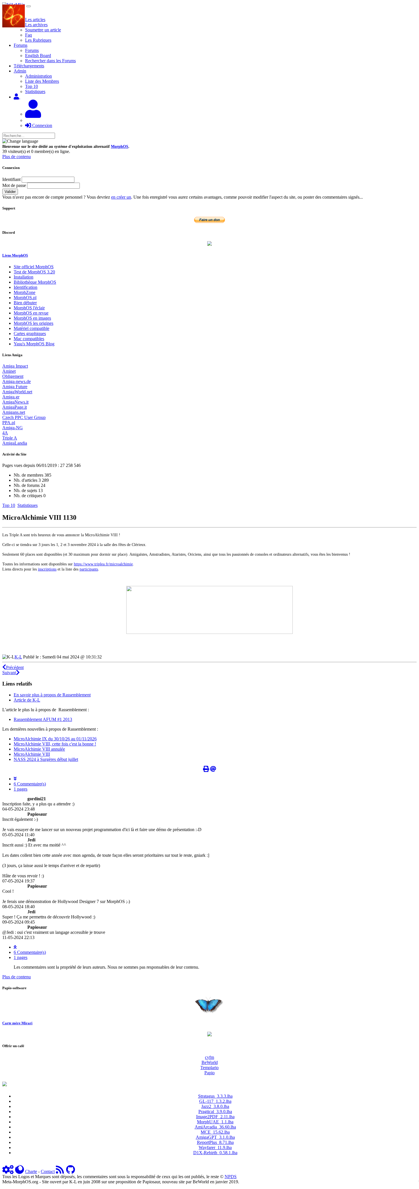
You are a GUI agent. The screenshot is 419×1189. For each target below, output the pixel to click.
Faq (28, 35)
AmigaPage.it (14, 407)
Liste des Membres (42, 81)
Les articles (35, 19)
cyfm (209, 1057)
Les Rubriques (38, 40)
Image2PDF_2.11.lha (215, 1116)
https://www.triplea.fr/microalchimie (103, 564)
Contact (48, 1171)
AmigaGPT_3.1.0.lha (215, 1137)
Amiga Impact (15, 366)
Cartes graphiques (30, 333)
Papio (209, 1072)
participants (89, 569)
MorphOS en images (32, 318)
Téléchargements (29, 65)
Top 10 (31, 86)
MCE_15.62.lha (215, 1132)
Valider (10, 192)
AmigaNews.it (15, 402)
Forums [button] (20, 45)
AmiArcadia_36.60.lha (215, 1126)
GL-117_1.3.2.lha (215, 1101)
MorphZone (24, 292)
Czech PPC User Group (24, 417)
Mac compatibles (29, 338)
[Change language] (20, 141)
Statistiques (35, 91)
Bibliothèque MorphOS (35, 282)
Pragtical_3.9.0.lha (215, 1111)
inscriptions (47, 569)
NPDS (231, 1176)
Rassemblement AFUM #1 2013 (43, 719)
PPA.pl (8, 422)
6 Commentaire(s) (30, 783)
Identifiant (11, 179)
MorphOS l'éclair (29, 307)
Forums (32, 50)
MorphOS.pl (25, 297)
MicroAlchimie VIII (32, 754)
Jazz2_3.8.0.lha (215, 1106)
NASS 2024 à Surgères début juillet (46, 759)
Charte (31, 1171)
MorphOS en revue (31, 313)
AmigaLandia (14, 443)
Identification (25, 287)
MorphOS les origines (33, 323)
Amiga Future (14, 386)
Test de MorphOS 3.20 (34, 271)
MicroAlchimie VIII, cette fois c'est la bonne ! (55, 743)
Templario (209, 1067)
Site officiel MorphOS (34, 266)
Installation (23, 277)
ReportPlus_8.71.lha (215, 1142)
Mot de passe (14, 185)
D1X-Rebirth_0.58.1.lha (215, 1152)
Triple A (9, 438)
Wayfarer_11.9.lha (215, 1147)
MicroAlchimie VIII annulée (39, 749)
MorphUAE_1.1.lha (215, 1121)
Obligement (12, 376)
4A (5, 432)
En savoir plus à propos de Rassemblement (52, 694)
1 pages (20, 789)
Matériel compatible (31, 328)
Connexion (41, 125)
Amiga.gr (10, 396)
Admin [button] (20, 70)
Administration (38, 76)
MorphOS (119, 146)
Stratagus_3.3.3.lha (215, 1096)
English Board (38, 55)
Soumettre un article (43, 29)
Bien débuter (25, 302)
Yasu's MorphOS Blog (34, 343)
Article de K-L (27, 700)
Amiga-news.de (16, 381)
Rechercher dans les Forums (50, 60)
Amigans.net (13, 412)
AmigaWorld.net (17, 391)
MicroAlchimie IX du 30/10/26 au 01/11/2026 (55, 738)
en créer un (121, 197)
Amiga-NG (12, 427)
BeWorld (210, 1062)
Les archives (36, 24)
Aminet (9, 371)
